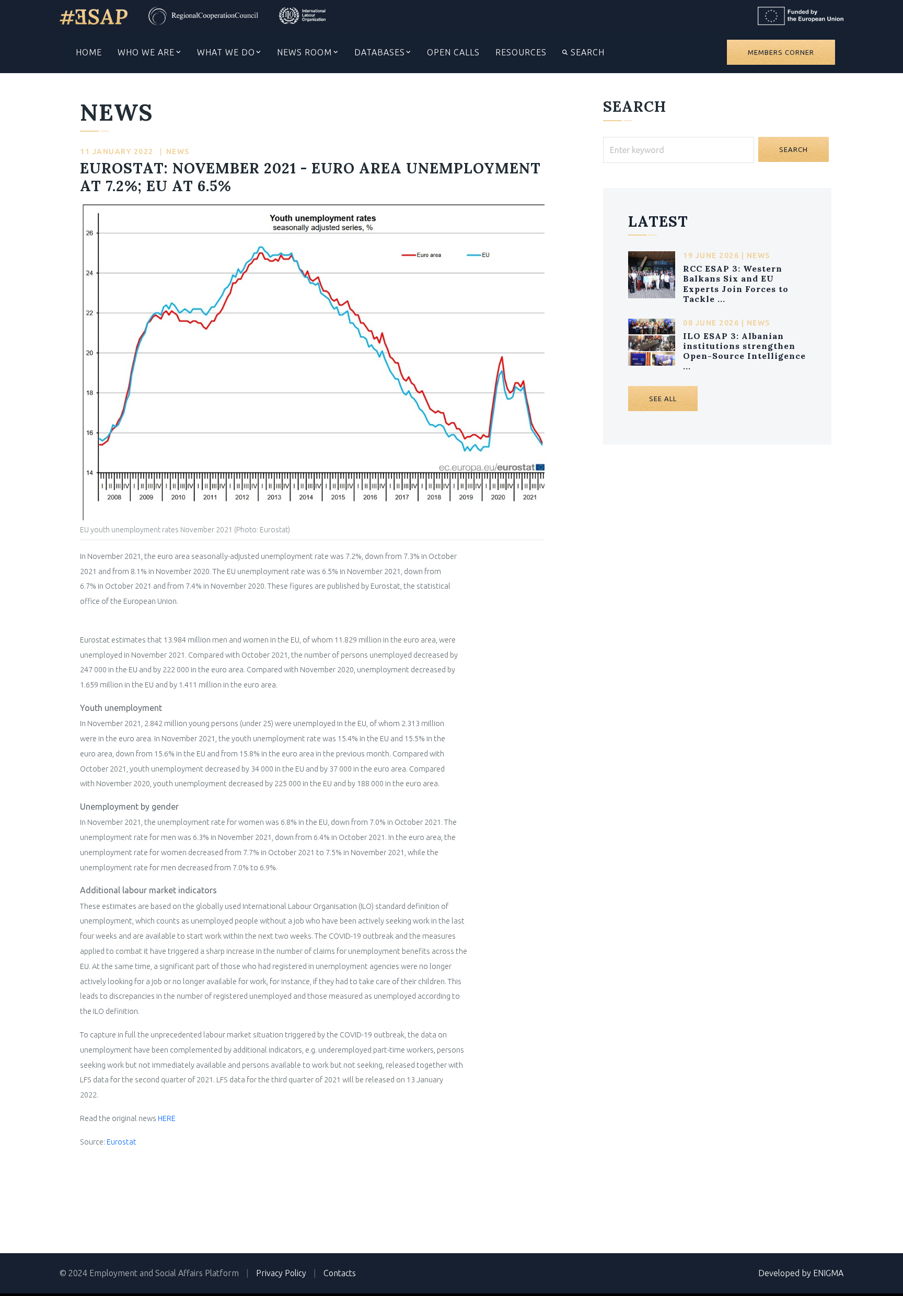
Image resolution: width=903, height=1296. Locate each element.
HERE (167, 1118)
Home (89, 52)
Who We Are (146, 52)
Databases (379, 52)
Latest (658, 221)
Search (586, 52)
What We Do (226, 52)
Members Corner (781, 52)
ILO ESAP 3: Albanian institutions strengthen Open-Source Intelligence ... (744, 351)
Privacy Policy (281, 1273)
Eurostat (121, 1141)
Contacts (339, 1273)
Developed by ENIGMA (800, 1273)
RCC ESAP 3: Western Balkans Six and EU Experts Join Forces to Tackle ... (736, 283)
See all (663, 398)
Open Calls (453, 52)
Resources (521, 52)
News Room (304, 52)
